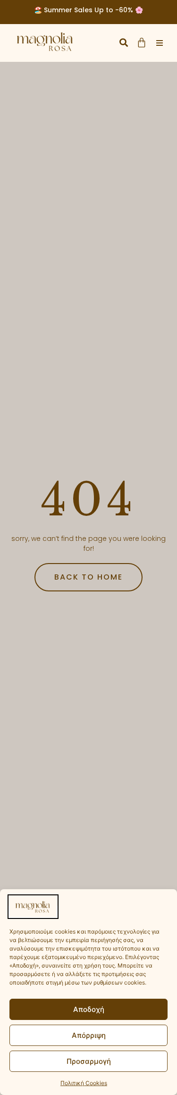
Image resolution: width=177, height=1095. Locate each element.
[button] (123, 42)
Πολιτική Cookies (83, 1083)
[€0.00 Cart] (141, 42)
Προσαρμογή (89, 1061)
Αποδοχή (88, 1009)
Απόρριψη (89, 1035)
